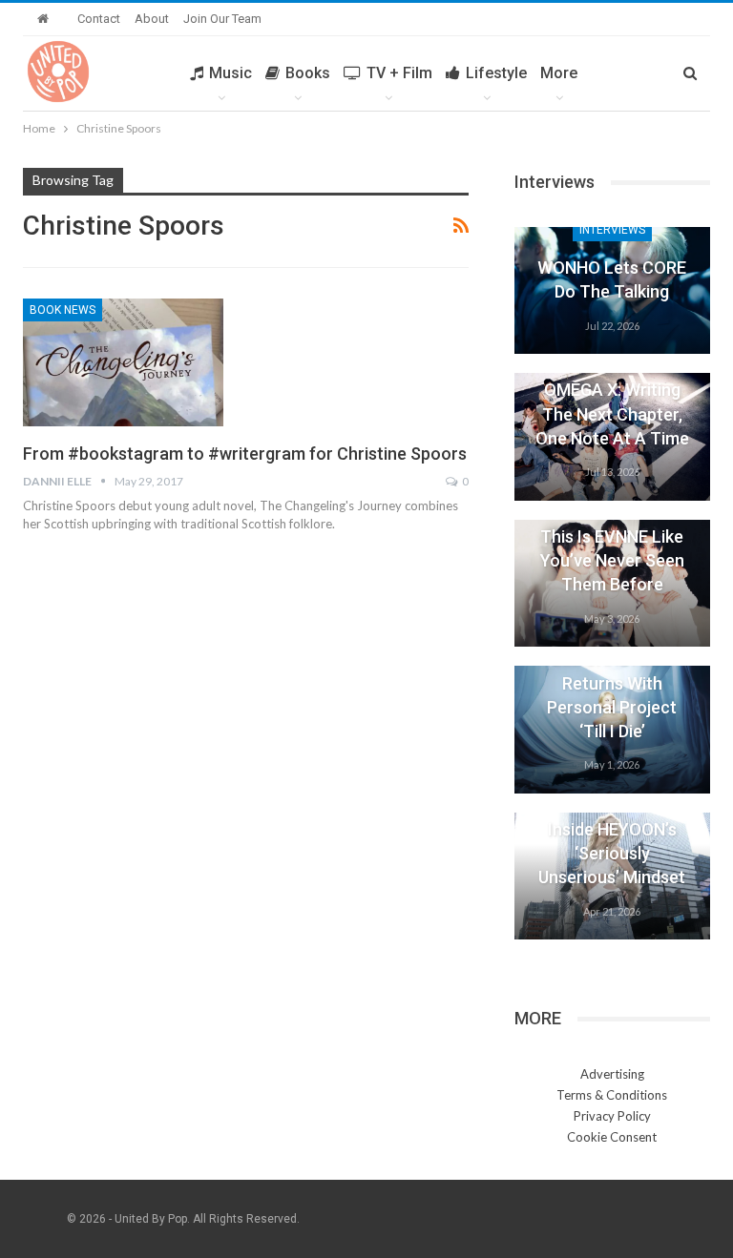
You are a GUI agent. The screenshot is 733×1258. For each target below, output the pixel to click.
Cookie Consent (612, 1137)
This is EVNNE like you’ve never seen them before (612, 560)
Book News (62, 310)
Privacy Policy (612, 1116)
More (558, 73)
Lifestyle (496, 73)
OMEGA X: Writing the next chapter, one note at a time (612, 413)
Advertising (612, 1074)
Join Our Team (222, 18)
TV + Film (399, 73)
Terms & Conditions (611, 1095)
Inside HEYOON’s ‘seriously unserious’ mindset (611, 853)
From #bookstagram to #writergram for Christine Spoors (245, 453)
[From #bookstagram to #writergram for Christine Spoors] (123, 362)
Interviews (612, 230)
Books (307, 73)
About (152, 18)
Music (230, 73)
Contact (98, 18)
